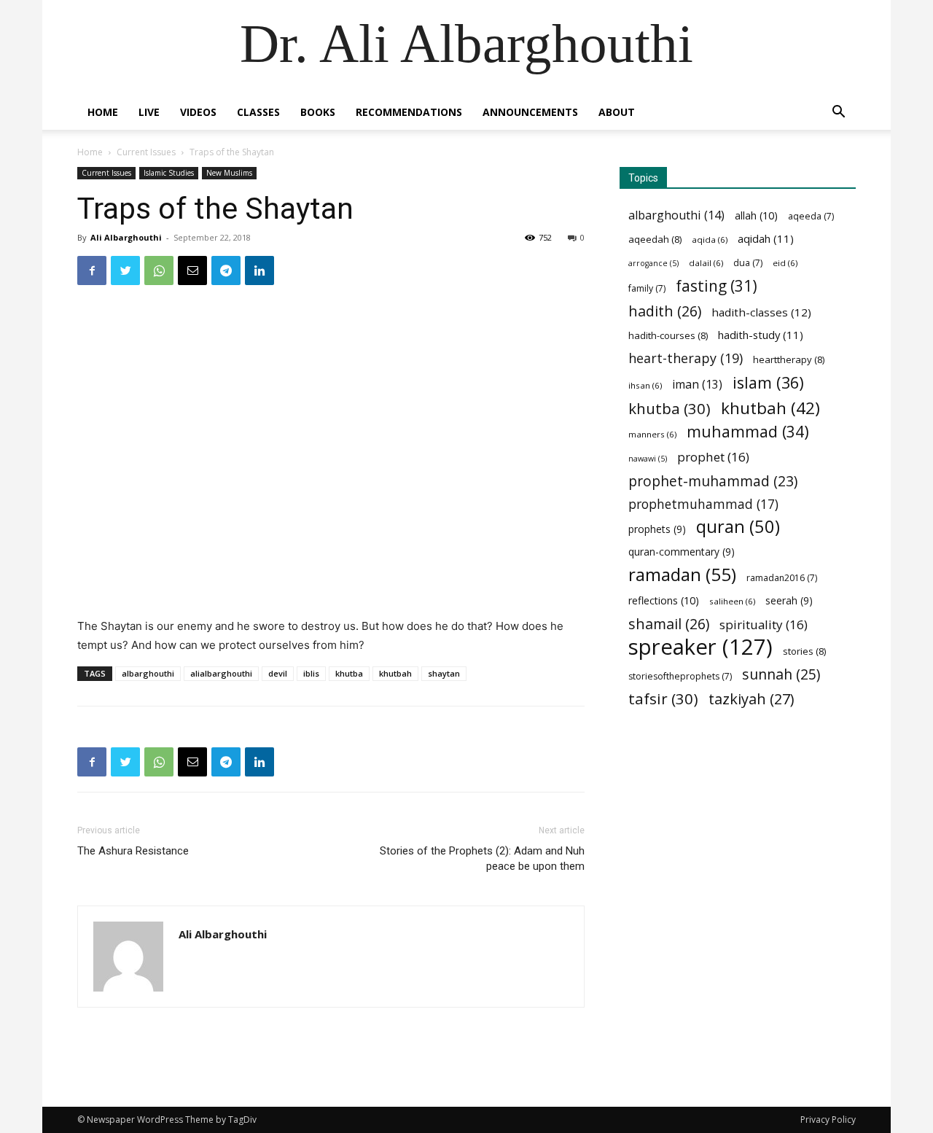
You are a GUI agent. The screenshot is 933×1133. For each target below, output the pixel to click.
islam (768, 382)
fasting (716, 286)
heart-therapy (685, 358)
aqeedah (655, 239)
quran (738, 526)
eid (785, 262)
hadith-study (760, 334)
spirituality (763, 624)
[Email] (192, 270)
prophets (657, 529)
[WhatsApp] (158, 270)
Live (149, 112)
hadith (664, 311)
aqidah (766, 238)
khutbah (395, 673)
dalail (706, 262)
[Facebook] (91, 270)
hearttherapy (788, 359)
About (616, 112)
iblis (311, 673)
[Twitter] (125, 270)
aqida (709, 239)
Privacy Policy (828, 1119)
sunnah (781, 674)
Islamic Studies (169, 173)
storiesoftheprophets (680, 676)
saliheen (732, 601)
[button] (838, 113)
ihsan (645, 385)
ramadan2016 (781, 578)
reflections (663, 600)
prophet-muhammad (712, 481)
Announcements (530, 112)
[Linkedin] (259, 270)
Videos (198, 112)
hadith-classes (761, 312)
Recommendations (409, 112)
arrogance (653, 263)
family (646, 288)
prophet (713, 456)
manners (652, 434)
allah (756, 215)
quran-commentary (681, 551)
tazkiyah (751, 698)
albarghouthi (148, 673)
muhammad (748, 431)
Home (102, 112)
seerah (789, 600)
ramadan (682, 574)
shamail (668, 623)
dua (747, 263)
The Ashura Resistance (133, 850)
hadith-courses (668, 335)
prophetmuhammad (703, 504)
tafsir (663, 698)
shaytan (444, 673)
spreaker (700, 647)
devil (277, 673)
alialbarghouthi (221, 673)
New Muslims (229, 173)
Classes (258, 112)
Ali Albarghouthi (126, 237)
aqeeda (811, 216)
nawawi (647, 458)
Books (317, 112)
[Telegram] (226, 270)
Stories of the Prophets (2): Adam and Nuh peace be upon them (482, 858)
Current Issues (146, 152)
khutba (349, 673)
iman (697, 384)
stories (804, 651)
